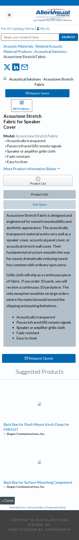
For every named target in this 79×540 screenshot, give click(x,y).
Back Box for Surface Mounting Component (37, 482)
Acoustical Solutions (50, 51)
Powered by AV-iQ (56, 507)
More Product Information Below (30, 168)
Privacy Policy (36, 507)
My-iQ (45, 29)
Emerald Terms (18, 507)
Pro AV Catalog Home (18, 29)
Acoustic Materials (18, 46)
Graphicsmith (58, 529)
